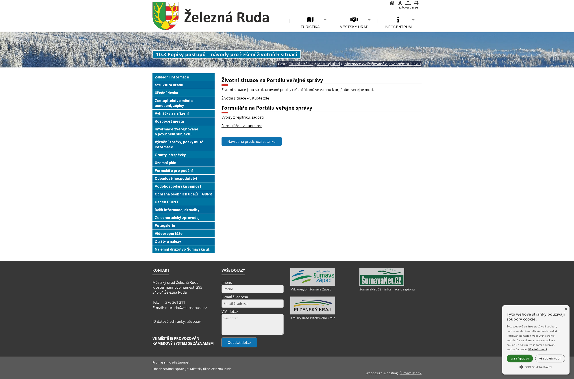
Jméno (227, 282)
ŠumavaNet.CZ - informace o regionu (387, 289)
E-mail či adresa (235, 297)
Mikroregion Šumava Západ (311, 289)
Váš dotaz (230, 311)
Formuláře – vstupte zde (242, 125)
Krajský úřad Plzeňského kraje (312, 318)
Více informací (537, 349)
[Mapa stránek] (408, 3)
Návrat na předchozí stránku (251, 141)
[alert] (536, 340)
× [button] (565, 309)
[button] (536, 367)
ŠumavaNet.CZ (411, 373)
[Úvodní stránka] (392, 3)
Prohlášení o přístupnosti (171, 362)
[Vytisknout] (416, 3)
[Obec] (210, 16)
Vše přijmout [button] (520, 358)
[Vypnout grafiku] (400, 3)
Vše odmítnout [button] (550, 358)
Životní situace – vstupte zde (245, 98)
